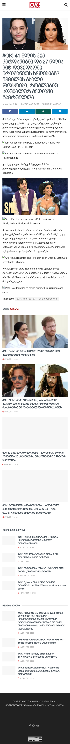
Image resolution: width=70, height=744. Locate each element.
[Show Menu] (4, 5)
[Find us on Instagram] (33, 725)
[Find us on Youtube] (37, 725)
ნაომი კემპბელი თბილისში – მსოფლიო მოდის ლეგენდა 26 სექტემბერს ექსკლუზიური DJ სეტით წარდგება (34, 456)
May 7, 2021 (24, 562)
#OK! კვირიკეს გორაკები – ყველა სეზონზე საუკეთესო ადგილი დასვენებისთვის (38, 540)
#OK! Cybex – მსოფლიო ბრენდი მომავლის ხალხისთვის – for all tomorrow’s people (42, 585)
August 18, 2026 (11, 464)
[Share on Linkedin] (27, 111)
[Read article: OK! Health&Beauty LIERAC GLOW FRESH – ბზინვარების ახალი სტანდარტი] (8, 642)
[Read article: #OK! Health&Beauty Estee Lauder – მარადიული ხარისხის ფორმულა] (8, 656)
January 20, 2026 (27, 575)
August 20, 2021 (26, 547)
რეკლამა (49, 701)
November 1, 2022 (27, 593)
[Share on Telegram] (60, 111)
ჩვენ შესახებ (20, 701)
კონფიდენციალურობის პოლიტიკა (25, 705)
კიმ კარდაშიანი (26, 299)
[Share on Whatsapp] (43, 111)
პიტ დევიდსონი (48, 299)
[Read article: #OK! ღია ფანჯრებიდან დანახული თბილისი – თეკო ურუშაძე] (8, 557)
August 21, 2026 (11, 359)
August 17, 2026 (11, 517)
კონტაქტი (35, 701)
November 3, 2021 (11, 104)
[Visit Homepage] (34, 5)
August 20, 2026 (11, 412)
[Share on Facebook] (10, 111)
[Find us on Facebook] (30, 725)
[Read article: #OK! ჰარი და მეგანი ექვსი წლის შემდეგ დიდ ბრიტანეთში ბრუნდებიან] (35, 331)
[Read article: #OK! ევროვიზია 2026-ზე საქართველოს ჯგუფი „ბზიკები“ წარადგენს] (8, 571)
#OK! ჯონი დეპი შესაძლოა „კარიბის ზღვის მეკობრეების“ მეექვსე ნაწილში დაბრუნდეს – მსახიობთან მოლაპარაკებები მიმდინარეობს (32, 404)
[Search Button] (66, 5)
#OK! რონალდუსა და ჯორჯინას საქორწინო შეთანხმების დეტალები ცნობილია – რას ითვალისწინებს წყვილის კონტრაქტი (30, 509)
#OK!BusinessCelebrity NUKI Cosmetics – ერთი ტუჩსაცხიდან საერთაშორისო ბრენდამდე (39, 670)
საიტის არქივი (55, 705)
